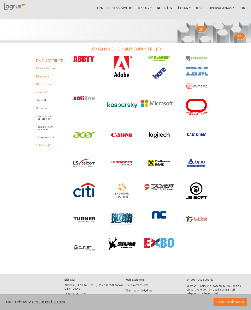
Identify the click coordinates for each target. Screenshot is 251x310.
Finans (40, 92)
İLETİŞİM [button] (183, 7)
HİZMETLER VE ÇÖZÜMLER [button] (114, 7)
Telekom (41, 145)
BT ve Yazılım (44, 68)
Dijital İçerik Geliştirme (139, 290)
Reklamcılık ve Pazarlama (44, 128)
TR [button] (243, 7)
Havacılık (41, 100)
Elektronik (42, 84)
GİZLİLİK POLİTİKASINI (48, 302)
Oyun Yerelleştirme (137, 285)
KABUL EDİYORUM (230, 302)
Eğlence (41, 76)
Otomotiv (41, 108)
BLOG (199, 7)
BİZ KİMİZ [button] (144, 7)
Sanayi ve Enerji (45, 137)
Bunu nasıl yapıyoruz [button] (222, 7)
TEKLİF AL (166, 7)
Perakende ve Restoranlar (44, 117)
